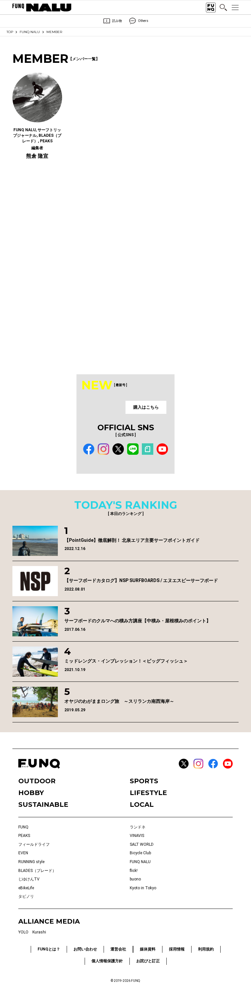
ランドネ (137, 827)
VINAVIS (137, 835)
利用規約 (206, 949)
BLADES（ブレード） (37, 870)
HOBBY (31, 793)
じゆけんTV (29, 879)
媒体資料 (148, 949)
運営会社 (118, 949)
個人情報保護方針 (107, 961)
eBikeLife (26, 888)
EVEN (23, 853)
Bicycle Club (140, 853)
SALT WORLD (142, 844)
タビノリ (26, 896)
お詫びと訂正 (148, 961)
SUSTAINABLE (43, 804)
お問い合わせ (85, 949)
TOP (10, 32)
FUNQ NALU (30, 32)
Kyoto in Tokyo (143, 888)
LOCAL (142, 804)
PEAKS (24, 835)
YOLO (23, 932)
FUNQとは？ (49, 949)
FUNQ (23, 827)
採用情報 (177, 949)
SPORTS (144, 781)
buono (135, 879)
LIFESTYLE (148, 793)
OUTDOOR (37, 781)
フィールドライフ (34, 844)
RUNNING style (31, 861)
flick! (134, 870)
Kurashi (39, 932)
